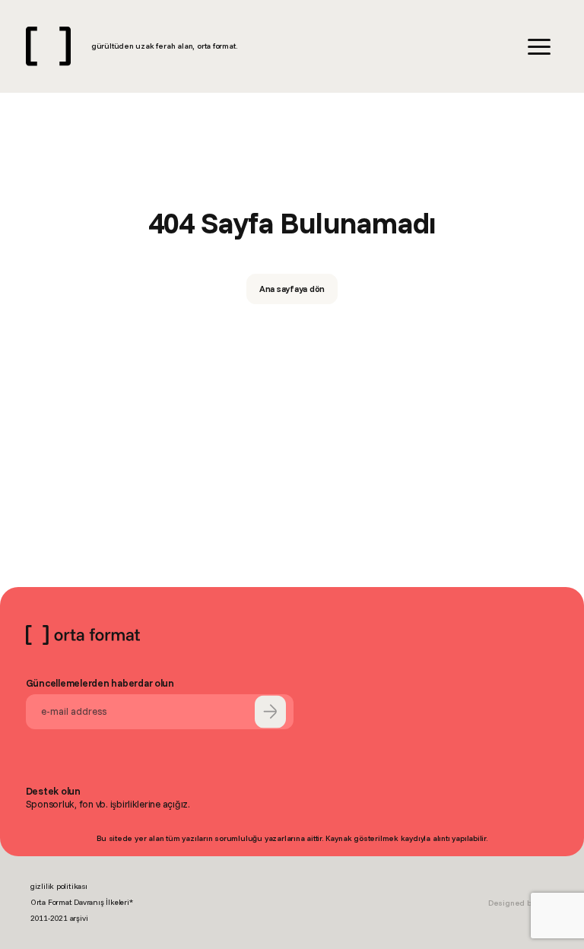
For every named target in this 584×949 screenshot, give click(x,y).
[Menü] (539, 46)
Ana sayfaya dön (292, 288)
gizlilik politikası (58, 886)
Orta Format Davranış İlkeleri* (81, 902)
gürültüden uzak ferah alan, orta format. (164, 46)
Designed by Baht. (521, 903)
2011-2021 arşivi (59, 918)
